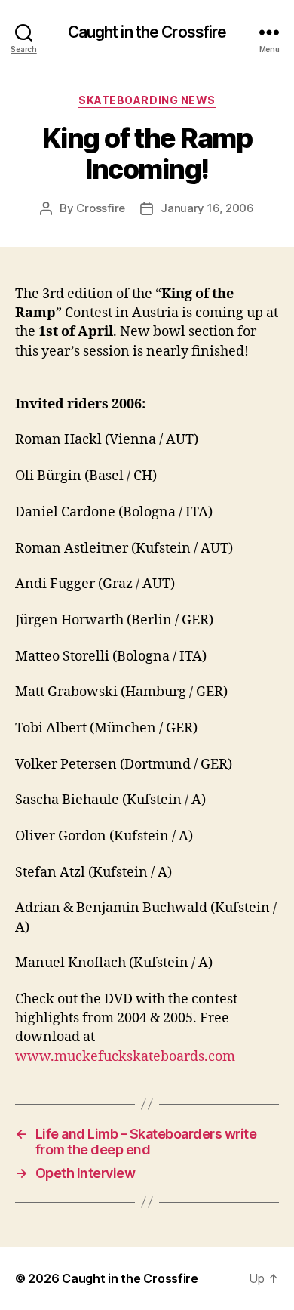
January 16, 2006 (207, 208)
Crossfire (100, 208)
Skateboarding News (146, 100)
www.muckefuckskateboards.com (125, 1056)
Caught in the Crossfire (147, 32)
